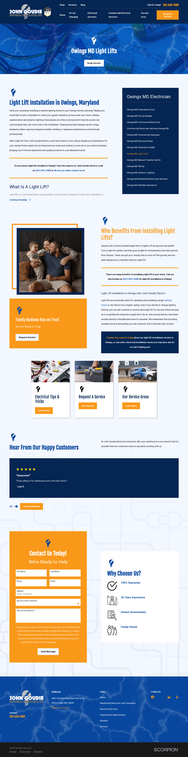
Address (20, 591)
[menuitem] (150, 109)
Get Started (88, 406)
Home (103, 697)
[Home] (25, 11)
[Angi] (160, 697)
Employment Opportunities (112, 715)
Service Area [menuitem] (145, 15)
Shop (62, 5)
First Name (21, 571)
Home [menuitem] (62, 15)
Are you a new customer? (27, 601)
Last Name (55, 571)
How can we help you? (26, 611)
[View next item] (16, 506)
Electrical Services (108, 709)
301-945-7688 (171, 5)
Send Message (48, 651)
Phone (19, 581)
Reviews (73, 5)
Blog (83, 5)
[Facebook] (152, 697)
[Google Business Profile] (169, 697)
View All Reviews (31, 506)
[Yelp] (177, 697)
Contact (104, 726)
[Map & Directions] (60, 707)
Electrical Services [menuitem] (92, 15)
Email (53, 581)
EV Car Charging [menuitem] (73, 15)
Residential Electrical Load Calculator (118, 703)
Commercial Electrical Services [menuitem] (119, 15)
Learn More (44, 410)
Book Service (94, 63)
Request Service (167, 15)
